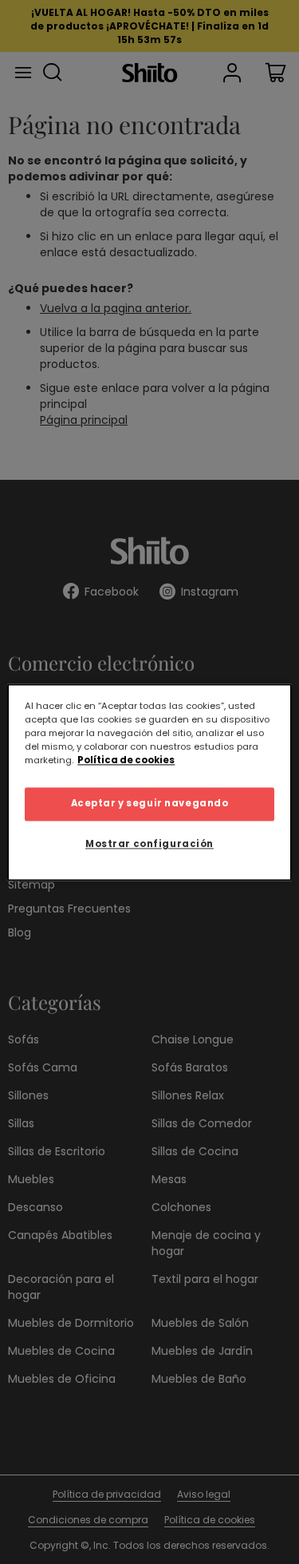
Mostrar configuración (149, 843)
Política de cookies (126, 760)
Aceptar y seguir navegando (150, 803)
